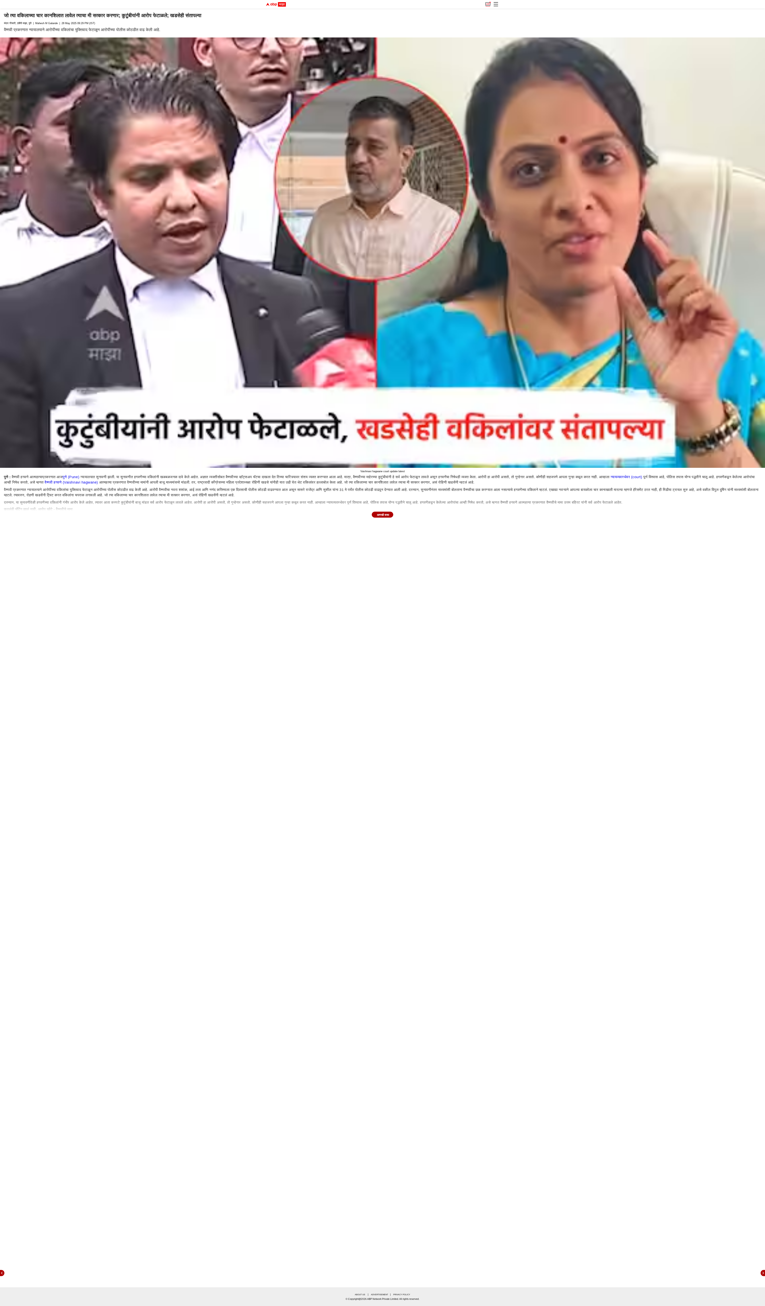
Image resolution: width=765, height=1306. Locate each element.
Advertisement (379, 1294)
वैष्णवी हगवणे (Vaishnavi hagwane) (71, 482)
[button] (496, 4)
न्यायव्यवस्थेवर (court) (626, 477)
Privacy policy (401, 1294)
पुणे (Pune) (71, 477)
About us (360, 1294)
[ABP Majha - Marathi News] (276, 4)
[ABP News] (763, 1273)
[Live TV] (488, 3)
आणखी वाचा (383, 514)
